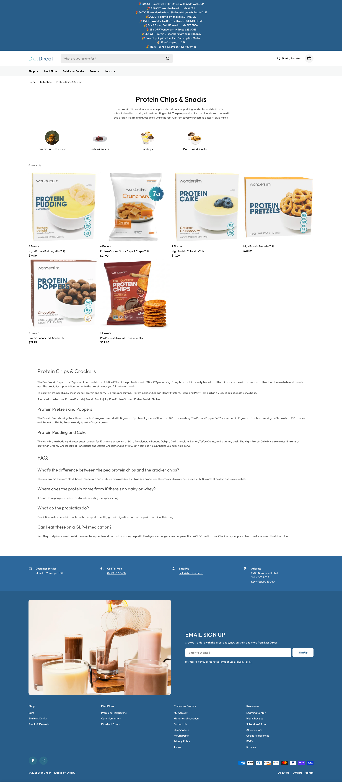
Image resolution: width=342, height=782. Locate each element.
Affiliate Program (303, 772)
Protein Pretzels (74, 399)
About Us (283, 772)
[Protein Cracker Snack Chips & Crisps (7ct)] (135, 207)
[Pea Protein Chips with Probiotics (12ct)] (135, 293)
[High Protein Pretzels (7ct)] (278, 207)
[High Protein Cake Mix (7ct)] (207, 207)
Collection (45, 82)
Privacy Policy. (244, 661)
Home (32, 82)
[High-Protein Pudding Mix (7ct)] (63, 207)
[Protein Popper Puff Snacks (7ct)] (63, 293)
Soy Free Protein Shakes (118, 399)
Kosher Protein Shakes (147, 399)
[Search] (168, 58)
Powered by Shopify (63, 772)
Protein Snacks (94, 399)
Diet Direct (44, 772)
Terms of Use (226, 661)
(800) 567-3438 (116, 573)
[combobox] (117, 58)
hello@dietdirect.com (191, 573)
